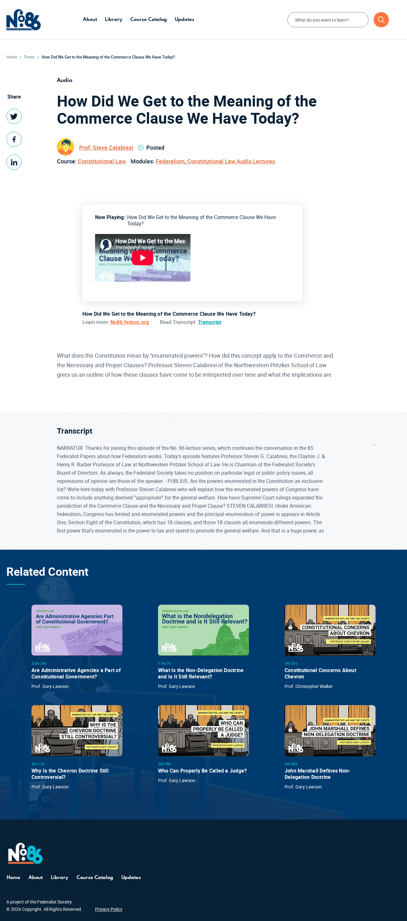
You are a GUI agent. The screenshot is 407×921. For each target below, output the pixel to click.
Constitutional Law (102, 161)
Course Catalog (148, 19)
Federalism (170, 161)
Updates (184, 19)
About (90, 19)
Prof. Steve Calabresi (106, 147)
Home (11, 57)
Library (113, 19)
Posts (29, 57)
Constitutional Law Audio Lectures (231, 161)
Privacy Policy (108, 909)
